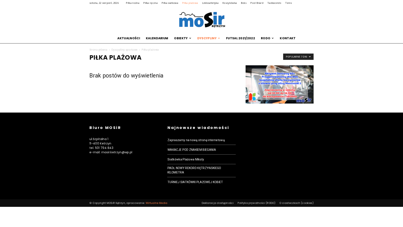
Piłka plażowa (190, 2)
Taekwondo (274, 2)
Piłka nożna (132, 2)
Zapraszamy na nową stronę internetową (196, 140)
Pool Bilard (256, 2)
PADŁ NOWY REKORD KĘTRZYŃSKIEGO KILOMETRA (194, 170)
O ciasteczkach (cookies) (296, 203)
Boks (243, 2)
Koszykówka (229, 2)
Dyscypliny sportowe (124, 49)
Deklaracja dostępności (218, 203)
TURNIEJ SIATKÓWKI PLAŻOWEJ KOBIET (195, 182)
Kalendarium (157, 38)
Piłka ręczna (150, 2)
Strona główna (98, 49)
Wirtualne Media (156, 203)
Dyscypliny (207, 38)
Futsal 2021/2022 (240, 38)
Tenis (288, 2)
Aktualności (128, 38)
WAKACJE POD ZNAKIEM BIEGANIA (191, 149)
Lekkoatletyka (210, 2)
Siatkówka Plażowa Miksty (185, 159)
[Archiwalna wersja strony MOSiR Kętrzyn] (201, 19)
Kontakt (288, 38)
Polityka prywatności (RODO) (256, 203)
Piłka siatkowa (170, 2)
